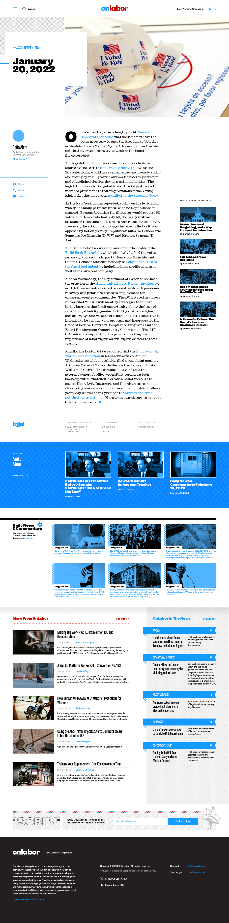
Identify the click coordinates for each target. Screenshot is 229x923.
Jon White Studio (197, 872)
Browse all (19, 475)
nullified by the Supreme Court (133, 195)
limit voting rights (115, 168)
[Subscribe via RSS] (209, 9)
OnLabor (114, 8)
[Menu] (14, 9)
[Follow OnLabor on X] (215, 9)
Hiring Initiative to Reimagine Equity (126, 283)
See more (121, 619)
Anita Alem (20, 147)
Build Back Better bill (83, 252)
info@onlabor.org (197, 866)
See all (29, 538)
